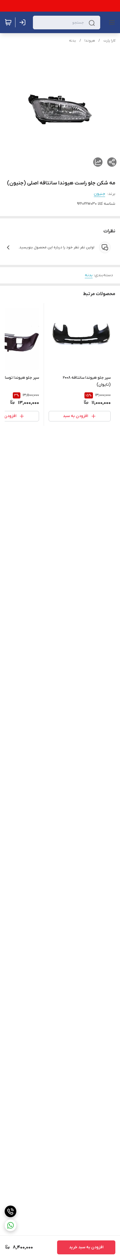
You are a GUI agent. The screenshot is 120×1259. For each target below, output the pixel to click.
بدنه (72, 40)
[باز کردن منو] (110, 22)
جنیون (99, 194)
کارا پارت (109, 40)
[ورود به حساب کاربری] (23, 22)
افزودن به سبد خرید (86, 1247)
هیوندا (89, 40)
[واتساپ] (10, 1225)
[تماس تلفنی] (10, 1211)
